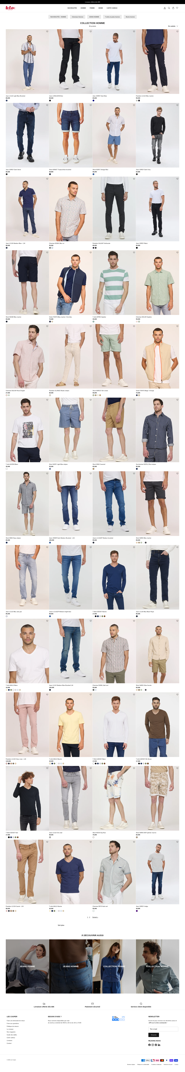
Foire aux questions (13, 1023)
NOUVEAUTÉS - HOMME (58, 17)
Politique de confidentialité (143, 1064)
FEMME (92, 8)
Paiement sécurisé (168, 1064)
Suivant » (95, 917)
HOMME (83, 8)
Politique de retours (13, 1026)
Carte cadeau (11, 1037)
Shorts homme (130, 17)
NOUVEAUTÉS (72, 8)
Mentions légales (131, 1064)
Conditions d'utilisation (156, 1064)
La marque (10, 1029)
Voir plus (61, 925)
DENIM (100, 8)
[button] (47, 31)
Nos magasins (11, 1032)
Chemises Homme (77, 17)
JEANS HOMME (94, 17)
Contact (9, 1043)
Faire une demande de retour (16, 1020)
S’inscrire (153, 1035)
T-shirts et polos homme (112, 17)
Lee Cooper (13, 1059)
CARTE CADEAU (112, 8)
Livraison (9, 1040)
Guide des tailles (12, 1035)
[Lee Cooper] (10, 8)
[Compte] (164, 8)
